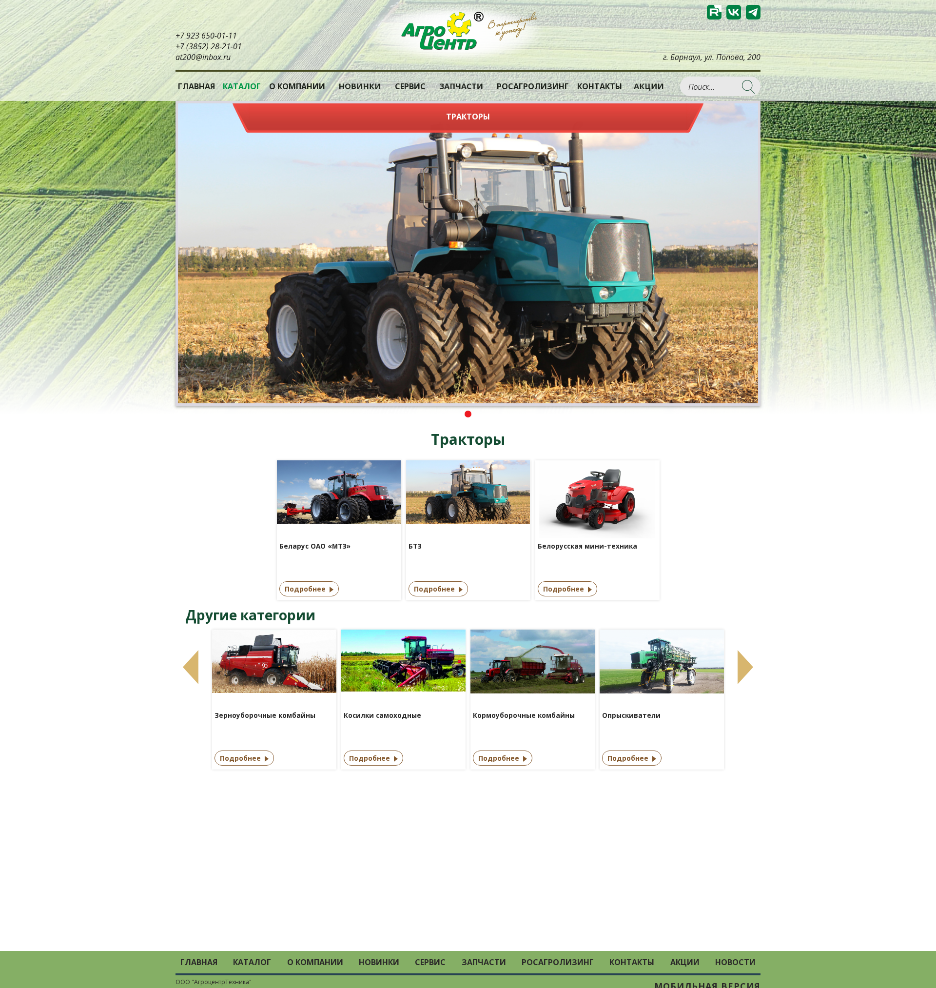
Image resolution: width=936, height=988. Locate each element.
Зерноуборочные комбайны (264, 715)
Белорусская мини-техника (587, 546)
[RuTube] (714, 12)
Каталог (252, 962)
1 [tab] (468, 414)
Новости (735, 962)
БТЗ (415, 546)
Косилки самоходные (382, 715)
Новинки (360, 86)
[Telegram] (753, 12)
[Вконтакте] (733, 12)
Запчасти (461, 86)
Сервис (410, 86)
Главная (196, 86)
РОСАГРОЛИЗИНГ (533, 86)
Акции (649, 86)
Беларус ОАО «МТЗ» (315, 546)
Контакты (599, 86)
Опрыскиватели (631, 715)
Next (745, 667)
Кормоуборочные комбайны (524, 715)
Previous (190, 667)
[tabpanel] (468, 253)
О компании (297, 86)
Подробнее (305, 588)
